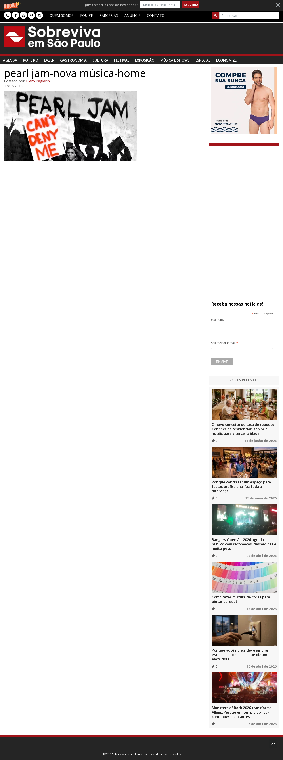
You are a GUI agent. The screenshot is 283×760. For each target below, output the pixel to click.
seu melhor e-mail (224, 343)
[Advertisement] (198, 40)
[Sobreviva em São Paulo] (52, 36)
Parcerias (108, 15)
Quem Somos (62, 15)
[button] (141, 5)
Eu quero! (190, 5)
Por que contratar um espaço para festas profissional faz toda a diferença (241, 486)
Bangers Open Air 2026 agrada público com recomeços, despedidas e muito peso (244, 544)
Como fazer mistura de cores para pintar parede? (241, 599)
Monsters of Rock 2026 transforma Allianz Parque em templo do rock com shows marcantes (242, 712)
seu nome (219, 320)
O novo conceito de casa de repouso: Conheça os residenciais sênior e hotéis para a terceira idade (243, 429)
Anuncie (132, 15)
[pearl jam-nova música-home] (105, 126)
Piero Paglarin (38, 81)
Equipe (86, 15)
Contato (155, 15)
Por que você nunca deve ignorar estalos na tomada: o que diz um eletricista (240, 655)
